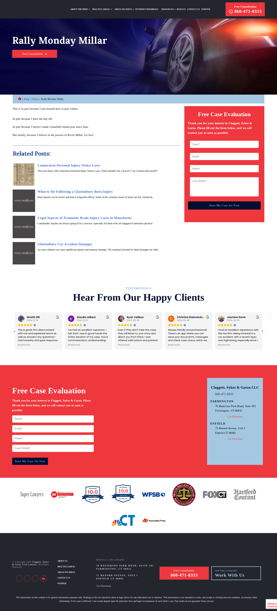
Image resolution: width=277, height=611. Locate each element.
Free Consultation (245, 6)
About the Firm (79, 9)
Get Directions (235, 416)
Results (181, 9)
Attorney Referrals (146, 9)
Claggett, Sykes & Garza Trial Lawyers (30, 563)
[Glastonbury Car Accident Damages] (24, 253)
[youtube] (43, 578)
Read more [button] (24, 345)
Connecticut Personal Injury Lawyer (19, 99)
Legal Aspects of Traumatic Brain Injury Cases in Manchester (85, 218)
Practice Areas (66, 567)
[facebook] (19, 578)
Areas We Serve (123, 9)
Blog (26, 99)
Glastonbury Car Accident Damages (65, 244)
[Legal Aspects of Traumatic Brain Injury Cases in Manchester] (24, 227)
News (35, 99)
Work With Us (229, 575)
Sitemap (62, 583)
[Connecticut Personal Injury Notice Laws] (24, 174)
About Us (62, 561)
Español (205, 9)
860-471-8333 (248, 11)
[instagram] (35, 578)
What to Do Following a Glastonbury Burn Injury (75, 192)
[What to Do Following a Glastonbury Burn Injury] (24, 201)
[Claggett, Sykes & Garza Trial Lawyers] (33, 9)
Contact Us (193, 9)
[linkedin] (27, 578)
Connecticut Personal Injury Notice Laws (69, 165)
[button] (262, 331)
